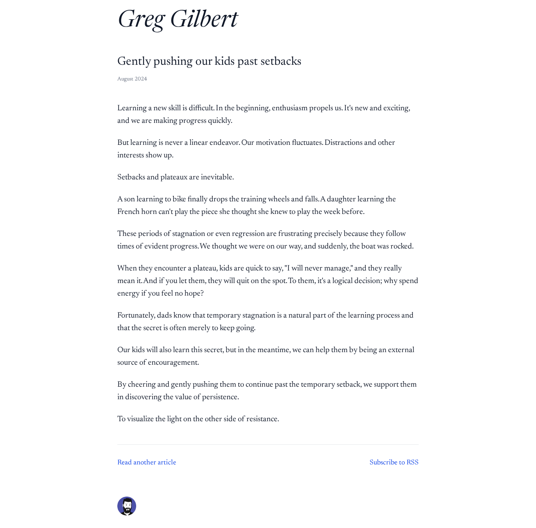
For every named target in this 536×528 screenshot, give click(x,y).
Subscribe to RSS (394, 462)
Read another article (146, 462)
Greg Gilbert (177, 21)
